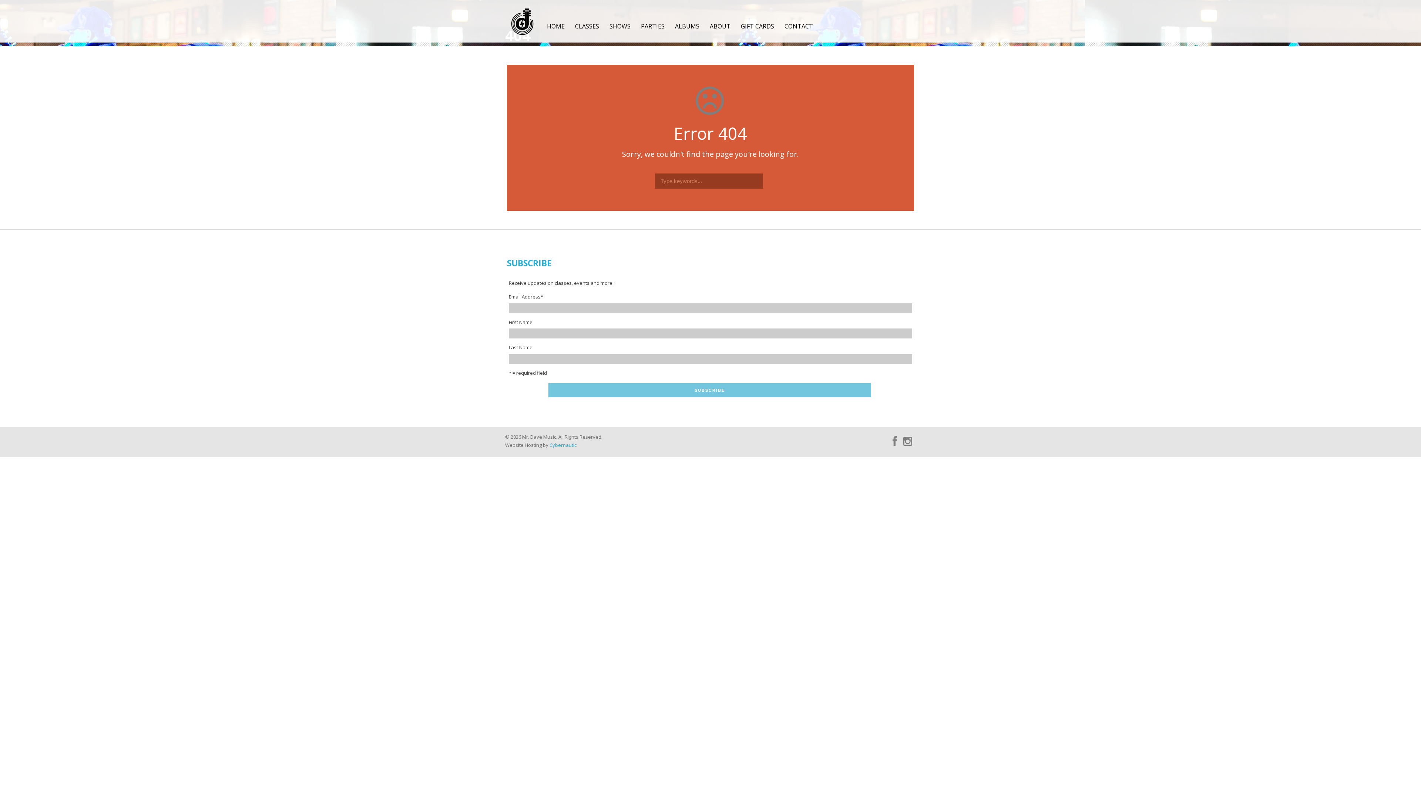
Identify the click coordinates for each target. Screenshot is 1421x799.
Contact (799, 26)
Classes (587, 26)
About (720, 26)
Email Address (526, 296)
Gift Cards (757, 26)
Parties (653, 26)
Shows (620, 26)
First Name (521, 322)
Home (556, 26)
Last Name (521, 347)
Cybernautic (563, 445)
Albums (687, 26)
